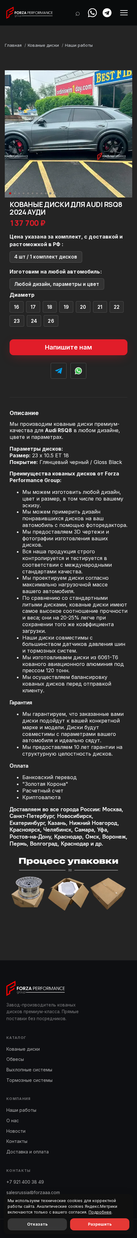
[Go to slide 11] (55, 193)
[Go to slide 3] (19, 193)
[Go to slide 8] (41, 193)
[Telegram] (107, 12)
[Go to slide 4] (24, 193)
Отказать (37, 1224)
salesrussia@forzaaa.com (33, 1192)
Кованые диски (43, 45)
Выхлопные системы (29, 1069)
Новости (15, 1131)
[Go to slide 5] (28, 193)
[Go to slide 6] (32, 193)
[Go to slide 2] (15, 193)
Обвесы (15, 1059)
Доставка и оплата (27, 1151)
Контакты (16, 1141)
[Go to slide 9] (46, 193)
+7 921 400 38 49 (25, 1182)
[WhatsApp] (92, 12)
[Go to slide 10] (50, 193)
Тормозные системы (29, 1080)
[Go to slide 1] (10, 193)
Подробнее (100, 1212)
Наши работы (79, 45)
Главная (13, 45)
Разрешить (100, 1224)
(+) (16, 307)
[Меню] (124, 12)
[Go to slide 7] (37, 193)
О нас (12, 1120)
